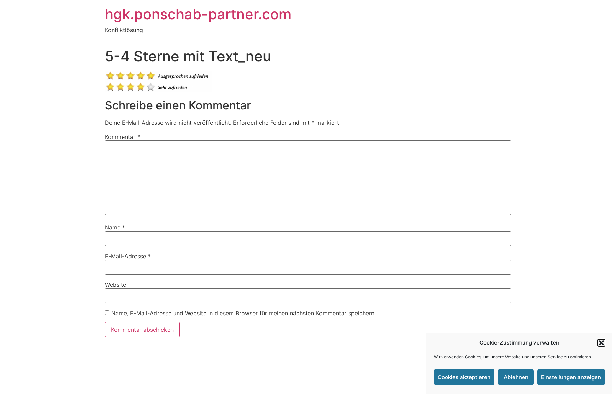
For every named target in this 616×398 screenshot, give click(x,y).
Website (115, 285)
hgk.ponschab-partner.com (198, 14)
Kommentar (122, 137)
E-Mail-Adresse (128, 256)
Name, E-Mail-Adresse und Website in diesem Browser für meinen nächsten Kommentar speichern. (243, 313)
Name (115, 227)
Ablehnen (516, 377)
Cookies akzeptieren (464, 377)
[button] (601, 342)
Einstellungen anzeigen (571, 377)
